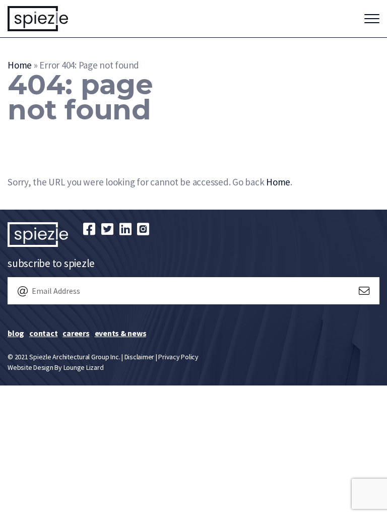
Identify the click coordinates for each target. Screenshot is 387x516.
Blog (16, 333)
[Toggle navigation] (371, 18)
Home (20, 65)
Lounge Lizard (83, 367)
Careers (75, 333)
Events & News (121, 333)
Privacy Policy (178, 356)
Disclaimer (139, 356)
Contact (43, 333)
